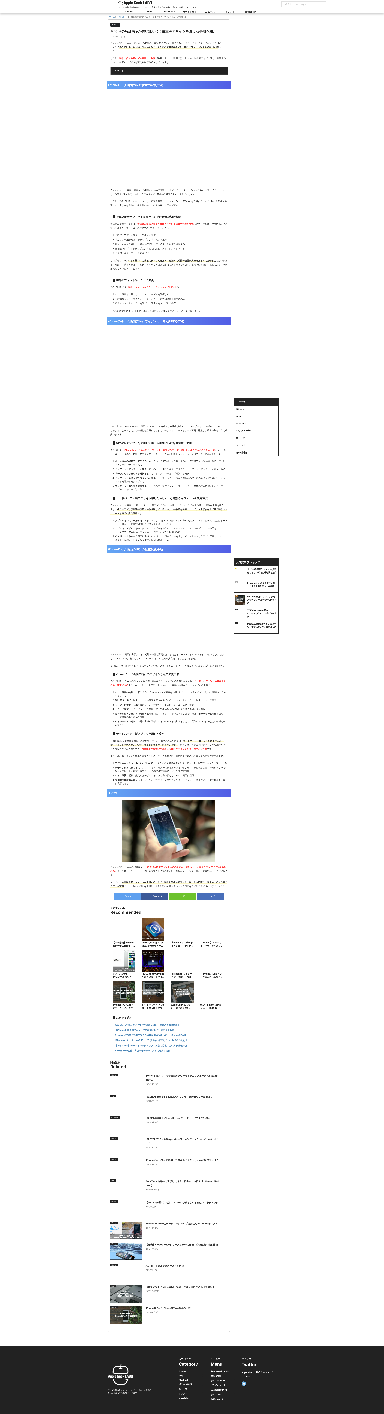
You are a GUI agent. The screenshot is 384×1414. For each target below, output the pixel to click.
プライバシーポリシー (221, 1385)
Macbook (241, 423)
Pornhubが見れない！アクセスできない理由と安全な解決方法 (262, 599)
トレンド (230, 11)
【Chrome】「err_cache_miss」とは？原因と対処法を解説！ (180, 1286)
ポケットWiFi (190, 11)
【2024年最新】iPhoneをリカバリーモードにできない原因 (178, 1118)
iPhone (129, 11)
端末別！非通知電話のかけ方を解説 (165, 1265)
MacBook (169, 11)
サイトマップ (217, 1394)
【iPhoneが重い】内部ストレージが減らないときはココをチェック (182, 1202)
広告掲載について (219, 1390)
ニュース (210, 11)
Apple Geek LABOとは (222, 1371)
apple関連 (250, 11)
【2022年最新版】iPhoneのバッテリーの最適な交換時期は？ (179, 1096)
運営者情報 (216, 1376)
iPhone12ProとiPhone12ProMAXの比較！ (169, 1307)
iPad (149, 11)
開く (123, 71)
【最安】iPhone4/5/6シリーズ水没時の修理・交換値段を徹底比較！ (183, 1244)
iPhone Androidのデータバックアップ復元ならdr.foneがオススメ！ (183, 1223)
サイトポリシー (218, 1380)
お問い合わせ (217, 1399)
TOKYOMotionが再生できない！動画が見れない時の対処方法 (262, 613)
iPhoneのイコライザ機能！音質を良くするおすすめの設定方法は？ (182, 1160)
